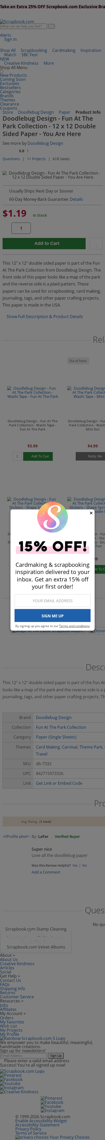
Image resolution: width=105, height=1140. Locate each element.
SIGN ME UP (52, 615)
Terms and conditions (74, 626)
